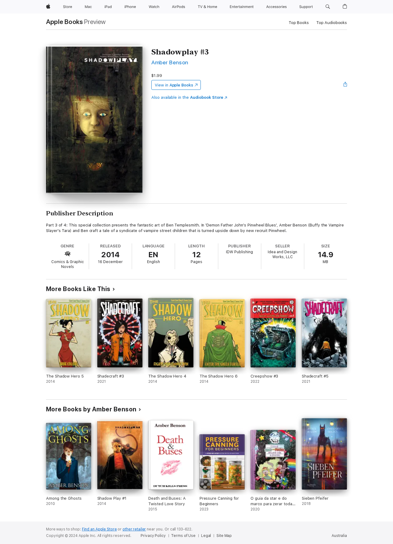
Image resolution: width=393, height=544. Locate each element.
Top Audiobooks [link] (331, 22)
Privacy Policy (153, 536)
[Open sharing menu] (345, 85)
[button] (328, 7)
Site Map (224, 536)
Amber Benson (170, 62)
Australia (339, 536)
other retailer (134, 529)
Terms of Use (183, 536)
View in (174, 85)
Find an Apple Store (99, 529)
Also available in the (187, 97)
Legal (206, 536)
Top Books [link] (299, 22)
